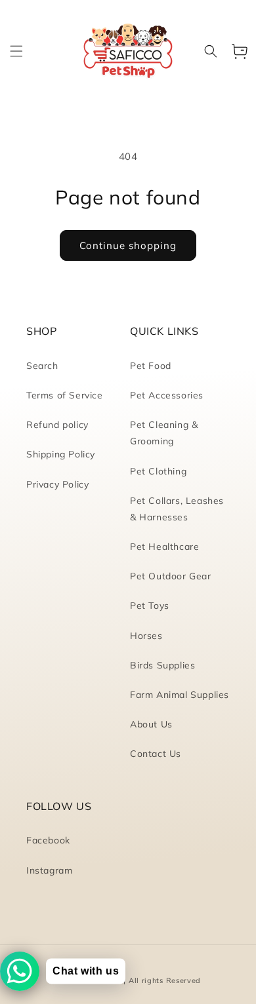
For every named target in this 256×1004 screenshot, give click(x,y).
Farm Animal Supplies (179, 695)
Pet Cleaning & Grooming (164, 433)
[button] (16, 51)
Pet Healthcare (164, 546)
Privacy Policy (57, 484)
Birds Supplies (162, 665)
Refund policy (57, 425)
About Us (151, 724)
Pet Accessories (166, 395)
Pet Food (150, 366)
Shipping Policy (60, 454)
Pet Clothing (158, 471)
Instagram (49, 870)
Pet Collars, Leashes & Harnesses (177, 509)
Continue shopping (128, 245)
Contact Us (155, 754)
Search (42, 366)
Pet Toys (149, 605)
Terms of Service (64, 395)
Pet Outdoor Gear (170, 576)
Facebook (48, 840)
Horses (146, 636)
